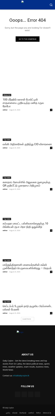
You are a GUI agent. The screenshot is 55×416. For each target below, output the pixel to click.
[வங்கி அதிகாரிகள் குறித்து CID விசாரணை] (27, 128)
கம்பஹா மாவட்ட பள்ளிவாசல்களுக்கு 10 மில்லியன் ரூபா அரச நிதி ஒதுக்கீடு (25, 225)
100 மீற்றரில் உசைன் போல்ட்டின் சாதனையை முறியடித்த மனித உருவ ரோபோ (23, 103)
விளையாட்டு (6, 95)
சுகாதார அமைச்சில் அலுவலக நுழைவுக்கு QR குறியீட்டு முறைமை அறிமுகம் (26, 184)
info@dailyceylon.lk (21, 375)
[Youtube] (37, 394)
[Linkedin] (30, 394)
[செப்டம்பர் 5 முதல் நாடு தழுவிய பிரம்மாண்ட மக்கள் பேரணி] (27, 290)
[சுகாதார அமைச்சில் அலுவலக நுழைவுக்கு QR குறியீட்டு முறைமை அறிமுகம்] (27, 166)
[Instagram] (24, 394)
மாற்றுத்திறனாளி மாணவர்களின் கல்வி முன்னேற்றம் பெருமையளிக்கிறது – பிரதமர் (27, 266)
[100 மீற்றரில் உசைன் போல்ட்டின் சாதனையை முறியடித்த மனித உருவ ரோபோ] (27, 83)
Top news (6, 140)
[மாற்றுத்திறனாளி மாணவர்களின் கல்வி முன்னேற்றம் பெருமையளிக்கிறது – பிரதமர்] (27, 249)
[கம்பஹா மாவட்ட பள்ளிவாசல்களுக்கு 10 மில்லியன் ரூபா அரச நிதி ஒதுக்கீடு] (27, 207)
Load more (27, 319)
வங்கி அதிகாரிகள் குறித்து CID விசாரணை (27, 144)
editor (5, 110)
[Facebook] (17, 394)
